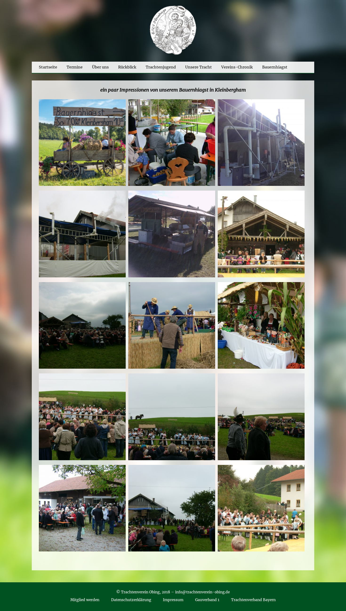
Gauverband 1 (207, 600)
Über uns (100, 67)
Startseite (48, 67)
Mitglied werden (84, 600)
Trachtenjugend (161, 67)
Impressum (173, 600)
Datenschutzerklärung (131, 600)
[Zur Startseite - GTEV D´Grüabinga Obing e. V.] (173, 54)
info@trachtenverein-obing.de (202, 592)
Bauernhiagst (274, 67)
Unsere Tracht (198, 67)
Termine (75, 67)
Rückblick (127, 67)
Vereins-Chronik (237, 67)
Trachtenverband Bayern (253, 600)
